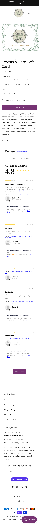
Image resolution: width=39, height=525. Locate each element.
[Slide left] (14, 55)
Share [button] (6, 141)
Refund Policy (9, 415)
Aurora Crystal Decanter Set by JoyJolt (19, 338)
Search (6, 400)
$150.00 (17, 85)
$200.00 (28, 85)
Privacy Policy (9, 405)
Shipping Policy (9, 410)
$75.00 (26, 80)
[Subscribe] (30, 471)
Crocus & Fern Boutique (18, 516)
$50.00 (16, 80)
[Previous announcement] (4, 3)
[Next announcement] (35, 3)
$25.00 (6, 80)
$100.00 (6, 85)
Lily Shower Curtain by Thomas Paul (19, 194)
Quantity (4, 89)
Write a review (22, 151)
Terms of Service (10, 419)
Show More (23, 191)
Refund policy (12, 519)
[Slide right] (24, 55)
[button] (4, 13)
